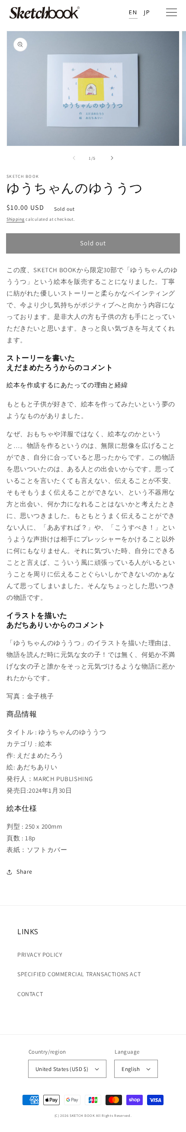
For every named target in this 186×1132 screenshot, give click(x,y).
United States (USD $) (61, 1069)
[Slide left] (73, 157)
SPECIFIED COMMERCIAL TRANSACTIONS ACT (79, 974)
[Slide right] (112, 157)
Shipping (15, 219)
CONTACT (30, 994)
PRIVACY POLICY (39, 954)
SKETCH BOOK (82, 1115)
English (131, 1069)
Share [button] (24, 871)
